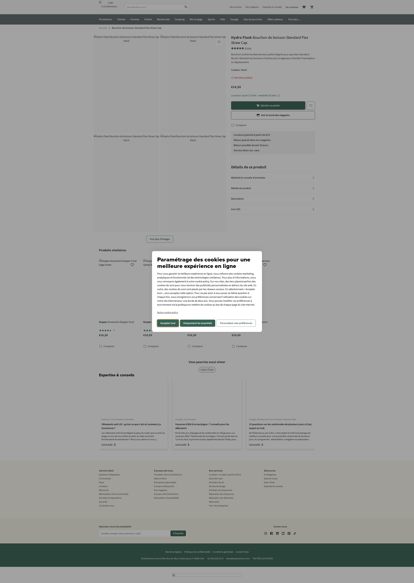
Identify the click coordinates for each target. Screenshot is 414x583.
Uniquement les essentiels (197, 323)
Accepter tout (167, 323)
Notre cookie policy (167, 312)
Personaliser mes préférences (236, 323)
